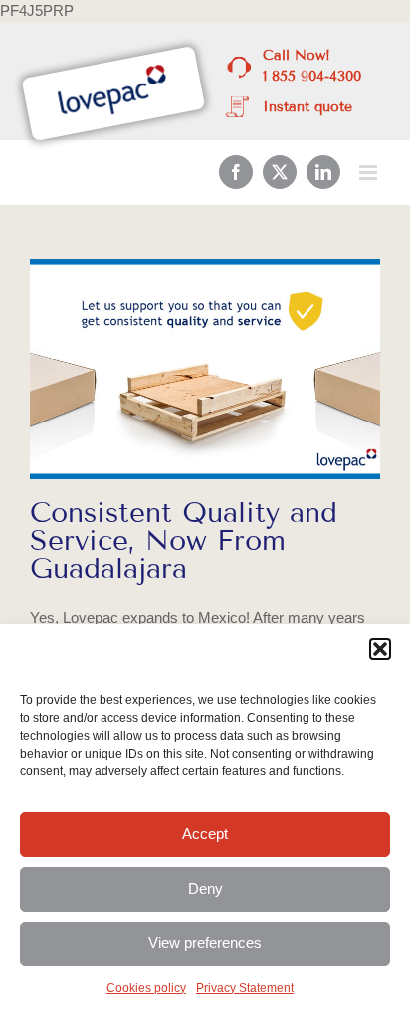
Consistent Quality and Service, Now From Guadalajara (183, 540)
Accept (205, 833)
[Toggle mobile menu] (369, 172)
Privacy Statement (245, 988)
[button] (380, 649)
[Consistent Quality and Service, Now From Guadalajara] (205, 369)
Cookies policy (146, 988)
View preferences (205, 942)
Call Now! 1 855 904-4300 (312, 65)
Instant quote (307, 106)
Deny (205, 888)
